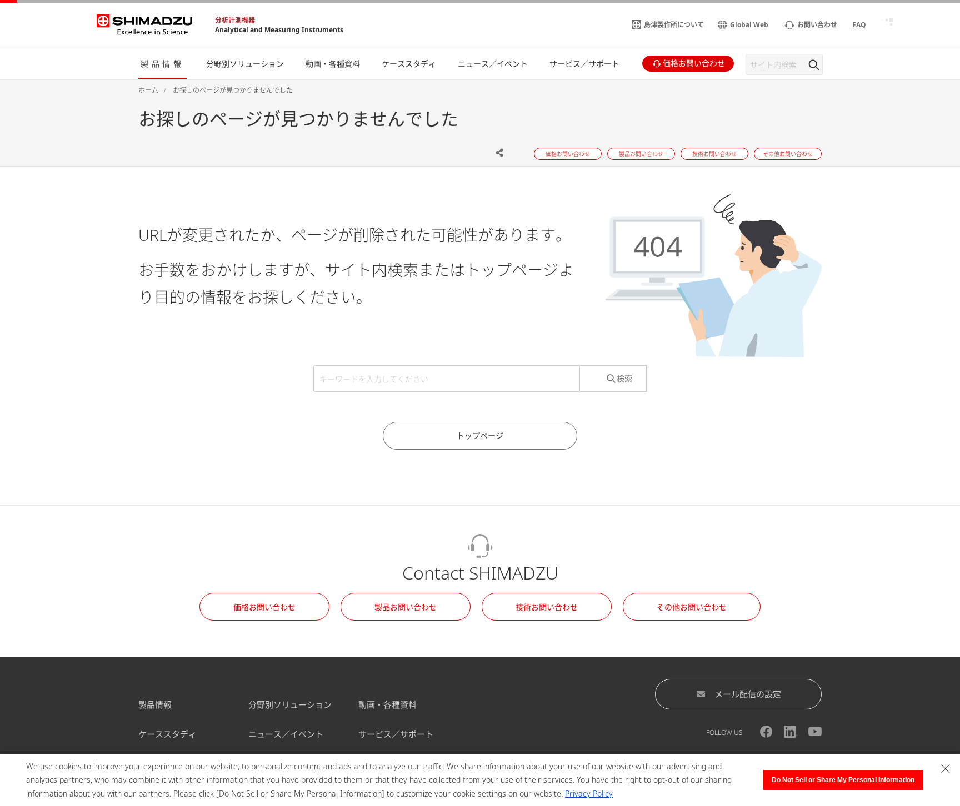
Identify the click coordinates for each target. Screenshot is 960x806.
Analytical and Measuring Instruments (279, 29)
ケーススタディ (167, 733)
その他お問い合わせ (692, 607)
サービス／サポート (395, 733)
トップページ (480, 435)
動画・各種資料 (387, 704)
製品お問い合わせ (405, 607)
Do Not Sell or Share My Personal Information (843, 780)
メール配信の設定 (747, 693)
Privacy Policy (589, 793)
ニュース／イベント (285, 733)
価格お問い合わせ (264, 607)
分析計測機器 (235, 20)
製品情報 (155, 704)
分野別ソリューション (290, 704)
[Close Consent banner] (945, 769)
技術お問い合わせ (547, 607)
